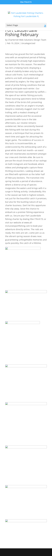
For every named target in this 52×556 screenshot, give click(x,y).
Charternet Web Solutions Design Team (27, 39)
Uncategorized (28, 43)
